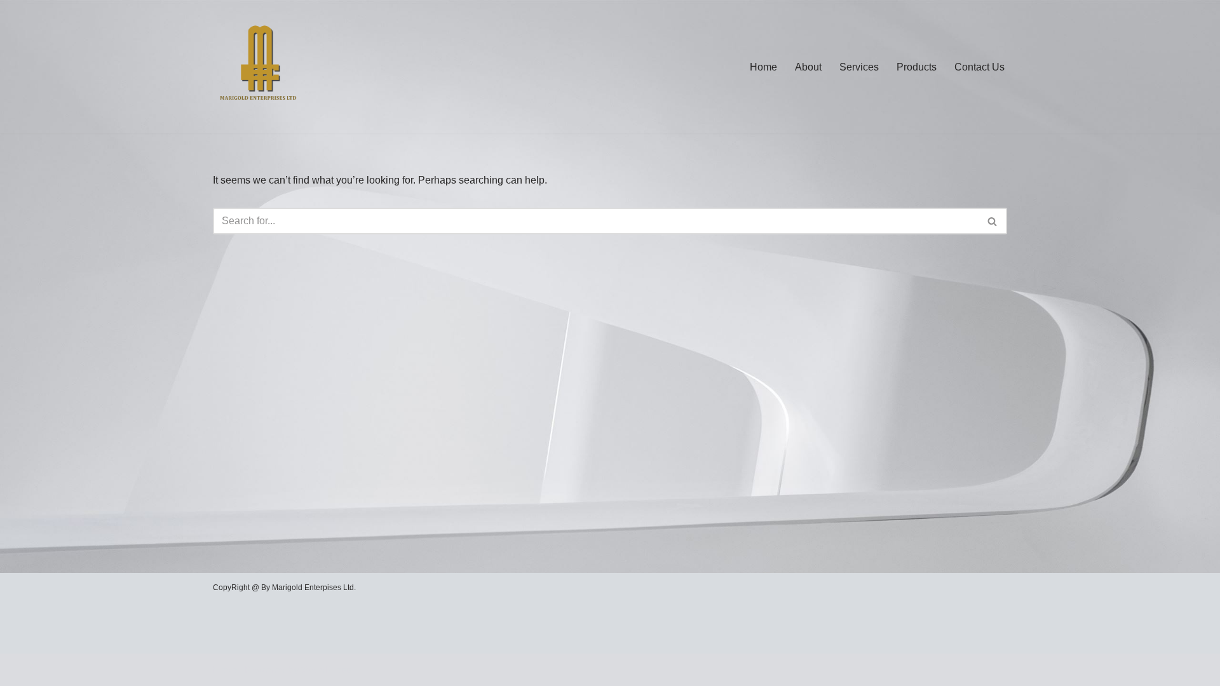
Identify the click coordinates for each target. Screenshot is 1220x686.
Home (763, 67)
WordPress (326, 669)
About (808, 67)
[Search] (993, 221)
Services (859, 67)
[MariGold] (259, 66)
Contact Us (979, 67)
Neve (225, 669)
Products (917, 67)
